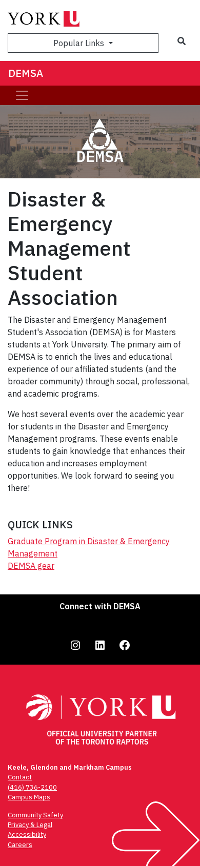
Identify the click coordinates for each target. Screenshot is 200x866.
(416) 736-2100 (32, 787)
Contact (20, 777)
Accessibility (27, 834)
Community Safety (35, 815)
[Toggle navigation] (22, 95)
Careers (20, 844)
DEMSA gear (31, 566)
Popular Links (79, 43)
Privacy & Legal (30, 824)
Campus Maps (29, 797)
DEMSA (25, 73)
